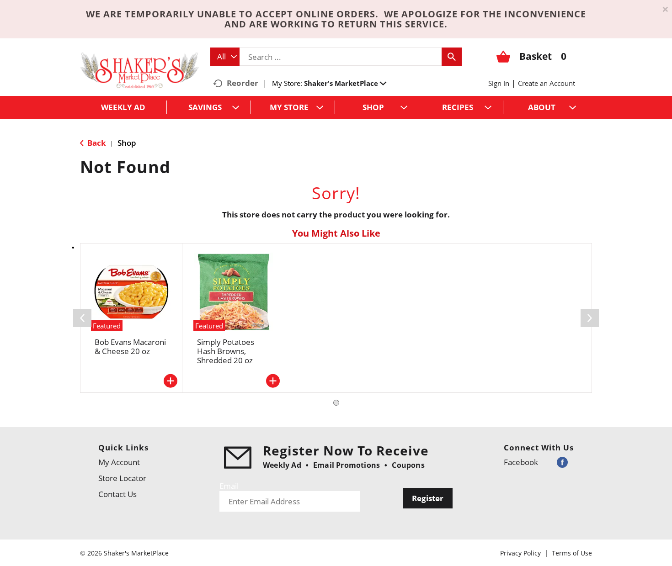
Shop (126, 143)
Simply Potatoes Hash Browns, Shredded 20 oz (225, 351)
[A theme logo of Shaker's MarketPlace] (139, 69)
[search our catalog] (452, 57)
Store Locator (122, 478)
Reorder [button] (242, 83)
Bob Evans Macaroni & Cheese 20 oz (130, 346)
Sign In (498, 83)
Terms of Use (572, 553)
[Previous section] (82, 318)
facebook (521, 462)
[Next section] (590, 318)
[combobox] (225, 57)
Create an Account (546, 83)
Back (95, 143)
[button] (345, 83)
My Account (119, 462)
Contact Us (117, 494)
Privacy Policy (520, 553)
